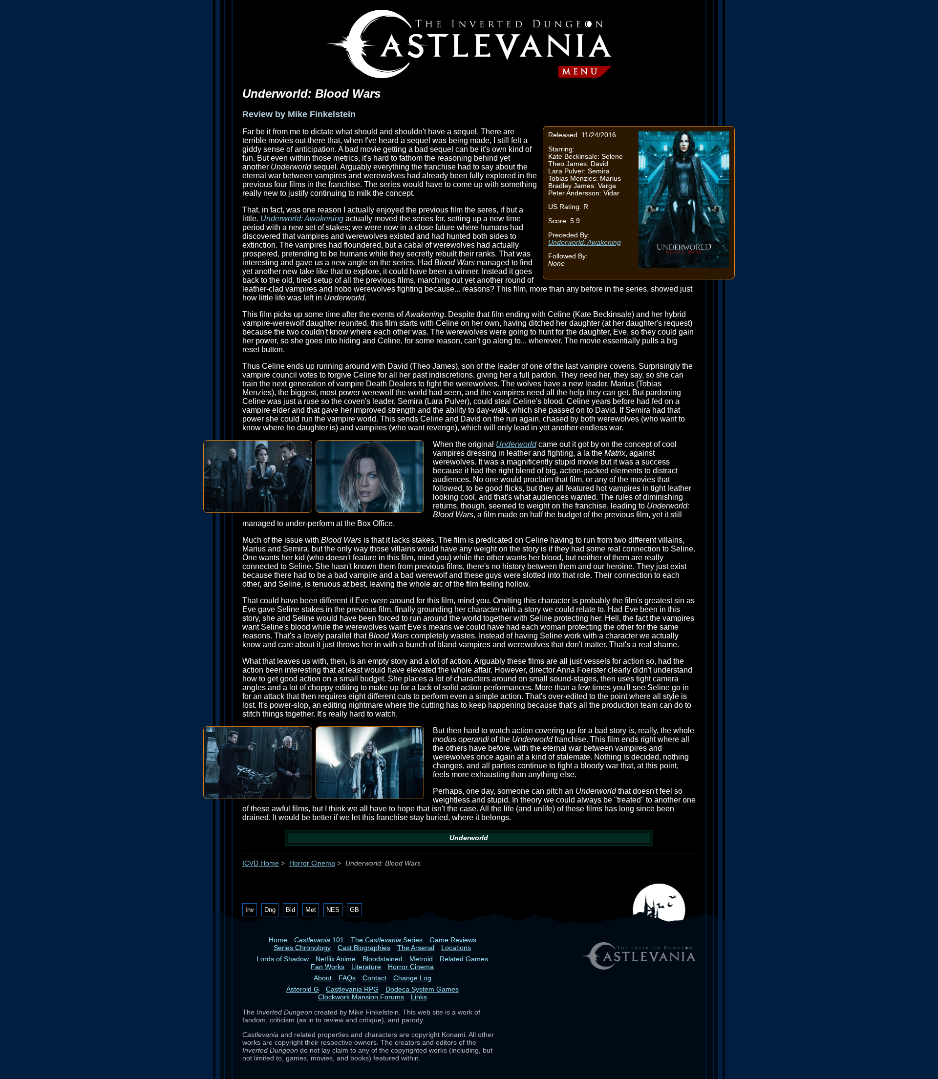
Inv (249, 909)
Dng (270, 909)
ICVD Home (260, 863)
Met (310, 909)
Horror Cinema (312, 863)
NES (333, 909)
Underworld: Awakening (584, 242)
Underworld (516, 444)
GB (354, 909)
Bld (290, 909)
